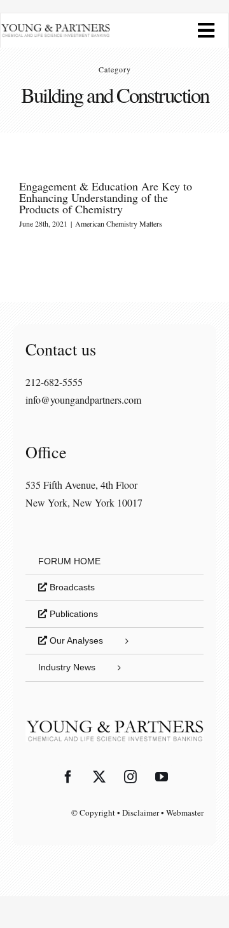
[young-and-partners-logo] (55, 28)
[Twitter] (99, 777)
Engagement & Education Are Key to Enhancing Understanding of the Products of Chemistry (105, 197)
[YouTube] (161, 777)
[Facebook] (68, 777)
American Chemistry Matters (118, 223)
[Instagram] (130, 777)
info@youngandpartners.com (83, 399)
